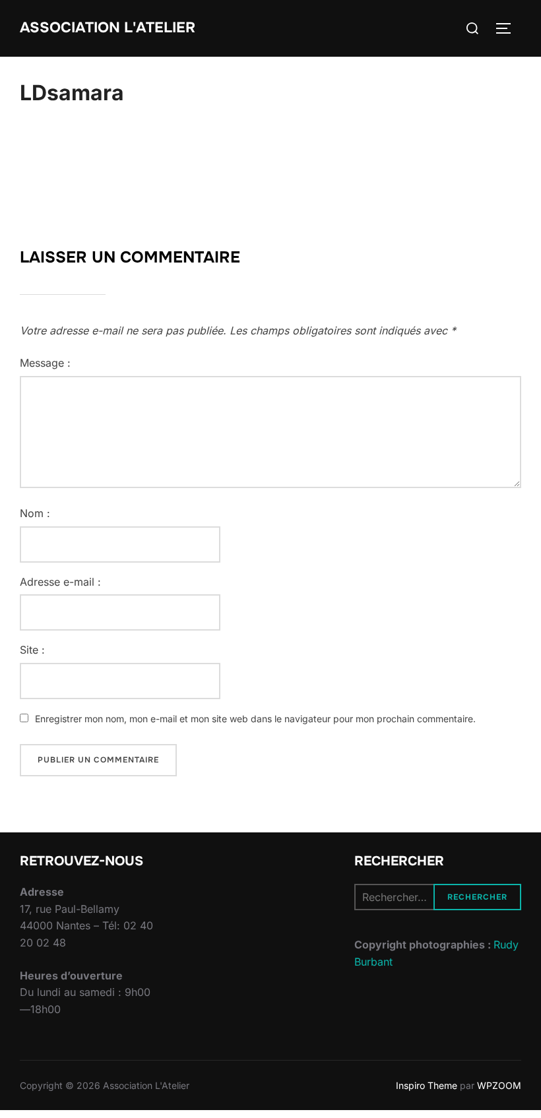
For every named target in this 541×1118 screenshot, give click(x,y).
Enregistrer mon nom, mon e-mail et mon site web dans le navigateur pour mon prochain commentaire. (255, 718)
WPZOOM (499, 1085)
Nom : (35, 513)
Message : (45, 362)
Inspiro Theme (426, 1085)
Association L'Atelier (107, 27)
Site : (32, 649)
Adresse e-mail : (60, 581)
